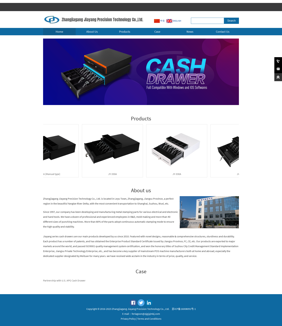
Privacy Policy (128, 318)
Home (59, 31)
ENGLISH (176, 20)
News (190, 31)
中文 (162, 20)
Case (157, 31)
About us (92, 31)
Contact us (222, 31)
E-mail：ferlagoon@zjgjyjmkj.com (141, 313)
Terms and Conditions (149, 318)
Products (124, 31)
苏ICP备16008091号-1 (183, 308)
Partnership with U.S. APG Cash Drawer (64, 280)
